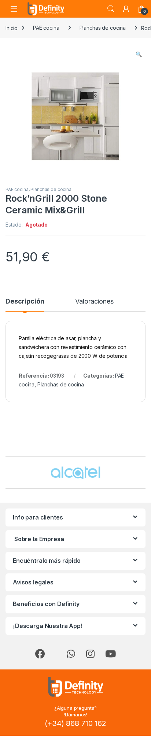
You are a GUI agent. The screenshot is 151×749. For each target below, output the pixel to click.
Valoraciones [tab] (94, 301)
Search (111, 9)
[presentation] (144, 473)
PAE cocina (46, 28)
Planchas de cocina (103, 28)
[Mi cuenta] (126, 8)
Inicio (11, 28)
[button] (139, 54)
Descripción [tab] (24, 301)
